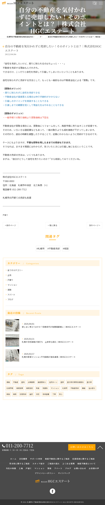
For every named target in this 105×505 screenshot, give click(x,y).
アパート (11, 294)
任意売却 (23, 394)
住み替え (92, 388)
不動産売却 (75, 388)
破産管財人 (42, 382)
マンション (12, 284)
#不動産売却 (53, 248)
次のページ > (94, 225)
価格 (8, 382)
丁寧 (54, 394)
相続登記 (29, 388)
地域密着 (46, 394)
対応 (37, 394)
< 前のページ (10, 225)
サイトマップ (64, 473)
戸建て (5, 215)
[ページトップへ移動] (100, 447)
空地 (23, 382)
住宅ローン (53, 382)
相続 (14, 394)
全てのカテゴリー (15, 270)
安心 (60, 394)
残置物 (45, 388)
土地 (9, 275)
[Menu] (101, 3)
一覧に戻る (52, 225)
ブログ (10, 299)
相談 (8, 394)
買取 (9, 289)
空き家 (89, 382)
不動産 (15, 382)
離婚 (83, 388)
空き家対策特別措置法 (75, 382)
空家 (62, 382)
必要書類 (31, 382)
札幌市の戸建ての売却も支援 (17, 197)
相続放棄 (19, 388)
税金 (37, 388)
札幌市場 (10, 388)
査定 (31, 394)
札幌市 (64, 388)
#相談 (65, 248)
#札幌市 (40, 248)
